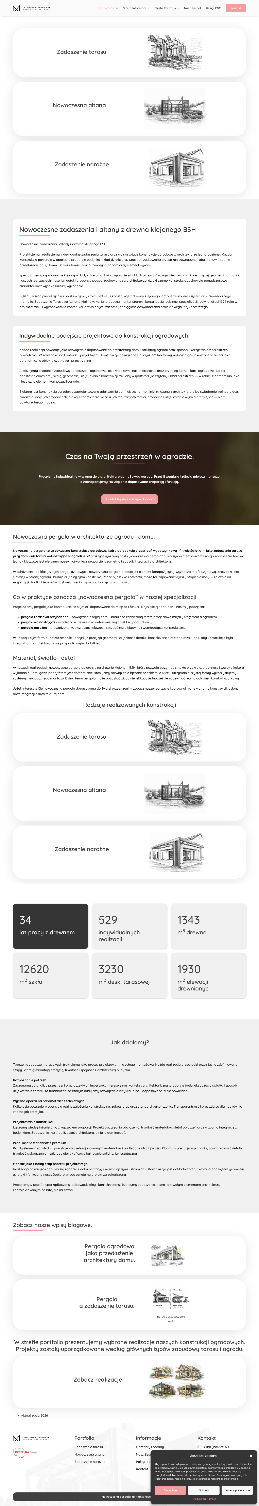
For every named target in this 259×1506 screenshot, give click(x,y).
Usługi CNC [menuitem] (213, 8)
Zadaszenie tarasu (88, 1447)
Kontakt (142, 1469)
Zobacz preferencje (237, 1490)
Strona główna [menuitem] (108, 8)
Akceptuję (170, 1490)
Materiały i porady (150, 1447)
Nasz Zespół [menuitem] (192, 8)
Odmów (203, 1490)
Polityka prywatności (205, 1498)
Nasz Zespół (145, 1454)
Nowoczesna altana (89, 1454)
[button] (251, 1456)
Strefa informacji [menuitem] (134, 8)
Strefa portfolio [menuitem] (165, 8)
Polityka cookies (148, 1462)
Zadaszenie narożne (89, 1462)
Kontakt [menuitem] (235, 8)
